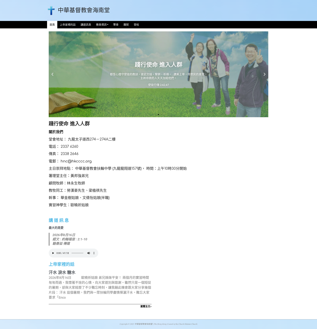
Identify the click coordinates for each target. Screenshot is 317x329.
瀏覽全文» (146, 306)
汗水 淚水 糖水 (62, 272)
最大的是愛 (56, 227)
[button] (52, 74)
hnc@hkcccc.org (76, 161)
